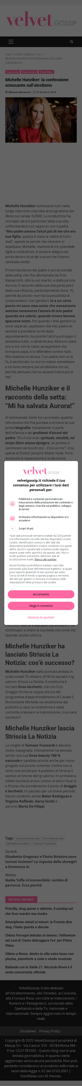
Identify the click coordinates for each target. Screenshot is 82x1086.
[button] (41, 529)
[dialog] (41, 543)
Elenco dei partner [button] (46, 559)
